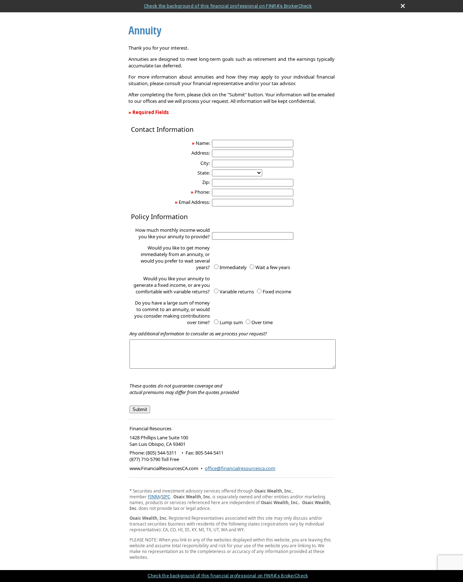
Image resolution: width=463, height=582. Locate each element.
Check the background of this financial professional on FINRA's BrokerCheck (228, 6)
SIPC (165, 496)
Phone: (202, 192)
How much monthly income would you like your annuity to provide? (172, 233)
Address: (200, 153)
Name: (203, 143)
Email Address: (194, 202)
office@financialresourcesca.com (240, 468)
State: (203, 172)
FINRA (154, 496)
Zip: (206, 182)
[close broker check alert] (402, 6)
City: (205, 163)
